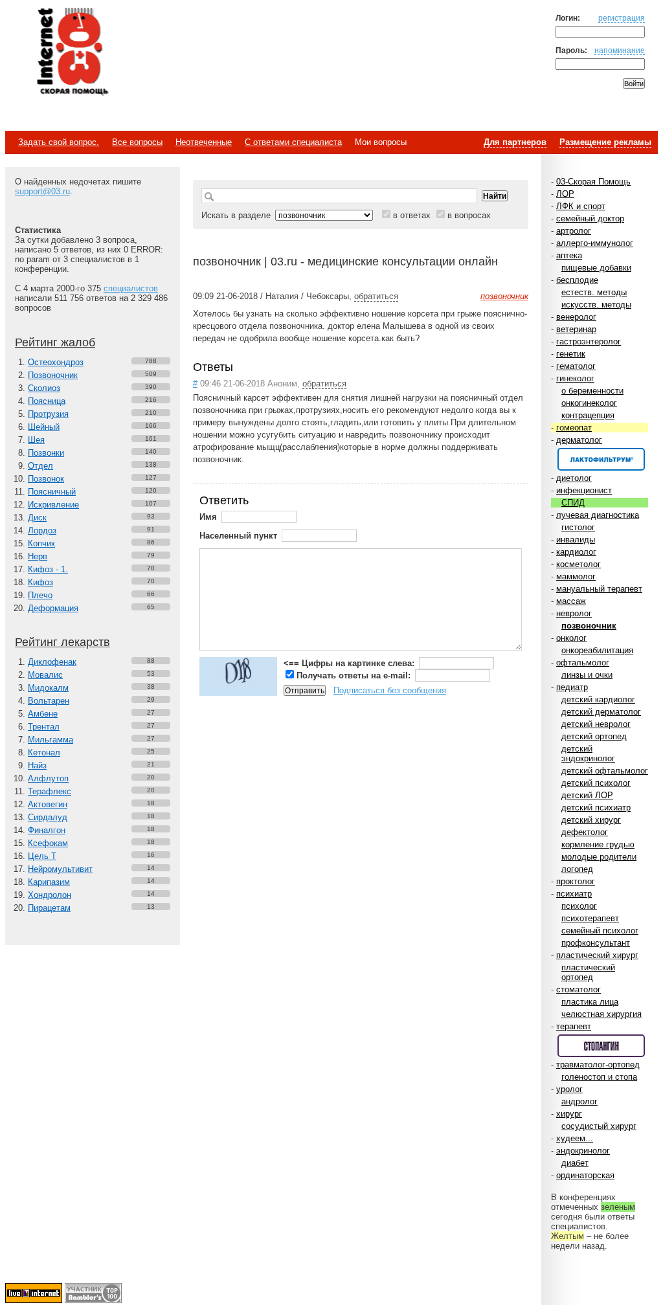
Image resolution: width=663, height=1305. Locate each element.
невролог (574, 613)
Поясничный (52, 491)
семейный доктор (590, 218)
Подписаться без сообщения (389, 690)
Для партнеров (515, 142)
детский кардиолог (598, 699)
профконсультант (595, 943)
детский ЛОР (587, 795)
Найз (37, 765)
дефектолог (584, 832)
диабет (575, 1163)
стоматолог (578, 989)
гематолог (576, 366)
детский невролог (596, 724)
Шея (36, 440)
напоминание (619, 50)
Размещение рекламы (605, 142)
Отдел (40, 466)
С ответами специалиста (293, 142)
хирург (569, 1114)
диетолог (574, 478)
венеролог (576, 317)
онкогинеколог (589, 403)
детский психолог (596, 783)
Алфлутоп (48, 778)
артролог (573, 231)
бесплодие (577, 280)
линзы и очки (586, 675)
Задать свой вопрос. (58, 142)
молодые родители (598, 857)
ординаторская (585, 1175)
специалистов (131, 288)
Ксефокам (48, 843)
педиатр (572, 687)
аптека (569, 255)
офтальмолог (582, 662)
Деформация (53, 608)
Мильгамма (50, 739)
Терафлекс (49, 791)
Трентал (44, 726)
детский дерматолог (601, 712)
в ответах (412, 215)
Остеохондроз (56, 362)
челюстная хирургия (601, 1014)
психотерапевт (590, 918)
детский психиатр (596, 807)
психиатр (574, 893)
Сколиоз (44, 388)
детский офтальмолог (604, 770)
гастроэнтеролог (588, 341)
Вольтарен (48, 701)
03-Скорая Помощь (593, 181)
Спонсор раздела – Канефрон (601, 459)
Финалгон (46, 830)
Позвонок (46, 479)
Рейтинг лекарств (62, 642)
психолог (579, 906)
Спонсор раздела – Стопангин (601, 1045)
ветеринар (576, 329)
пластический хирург (597, 955)
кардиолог (576, 552)
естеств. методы (594, 292)
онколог (571, 638)
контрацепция (587, 415)
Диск (37, 517)
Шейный (44, 427)
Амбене (43, 714)
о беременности (592, 391)
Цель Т (42, 856)
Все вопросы (137, 142)
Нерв (37, 556)
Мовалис (45, 675)
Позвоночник (53, 375)
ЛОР (565, 194)
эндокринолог (583, 1150)
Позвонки (46, 453)
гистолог (578, 527)
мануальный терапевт (599, 589)
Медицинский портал (72, 52)
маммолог (576, 576)
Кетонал (44, 752)
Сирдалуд (47, 817)
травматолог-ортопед (598, 1064)
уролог (569, 1089)
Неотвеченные (203, 142)
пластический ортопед (588, 972)
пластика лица (589, 1002)
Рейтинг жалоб (55, 342)
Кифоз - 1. (48, 569)
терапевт (573, 1026)
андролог (579, 1101)
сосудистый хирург (598, 1126)
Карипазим (49, 882)
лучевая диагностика (597, 515)
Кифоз (40, 582)
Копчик (41, 543)
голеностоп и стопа (599, 1077)
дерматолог (579, 440)
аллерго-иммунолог (594, 243)
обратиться (376, 296)
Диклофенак (52, 662)
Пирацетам (49, 908)
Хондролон (49, 895)
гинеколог (575, 378)
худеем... (574, 1138)
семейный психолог (599, 930)
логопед (577, 869)
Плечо (40, 595)
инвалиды (575, 539)
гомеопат (574, 427)
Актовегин (47, 804)
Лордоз (42, 530)
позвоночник (588, 625)
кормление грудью (598, 844)
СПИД (573, 503)
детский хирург (591, 820)
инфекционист (584, 490)
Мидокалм (48, 688)
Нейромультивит (60, 869)
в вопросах (469, 215)
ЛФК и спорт (580, 206)
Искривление (53, 504)
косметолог (578, 564)
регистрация (621, 18)
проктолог (575, 881)
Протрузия (48, 414)
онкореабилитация (597, 650)
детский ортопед (594, 736)
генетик (570, 354)
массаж (571, 601)
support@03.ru (42, 191)
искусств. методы (596, 304)
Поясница (46, 401)
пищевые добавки (596, 268)
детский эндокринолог (588, 753)
